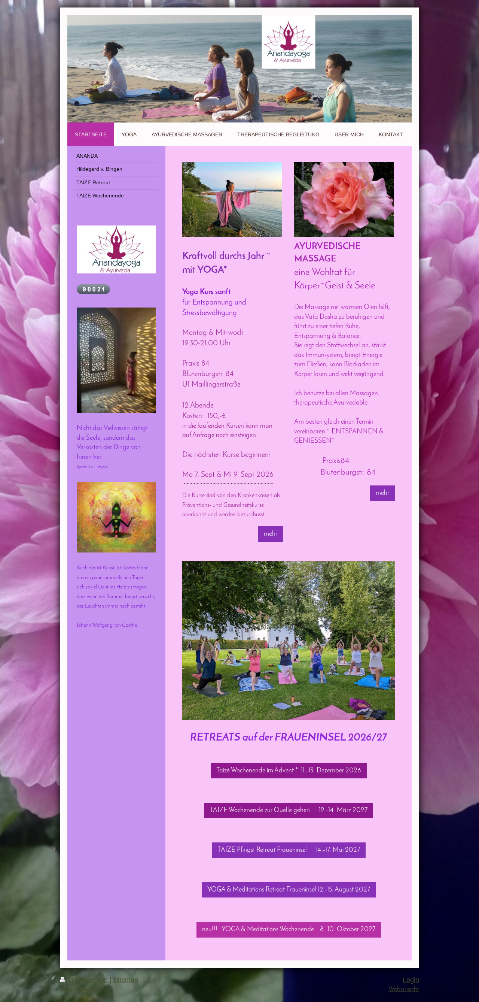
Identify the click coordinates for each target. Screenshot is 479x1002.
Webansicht (403, 989)
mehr (270, 534)
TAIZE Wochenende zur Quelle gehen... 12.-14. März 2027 (288, 810)
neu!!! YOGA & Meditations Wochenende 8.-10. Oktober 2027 (288, 929)
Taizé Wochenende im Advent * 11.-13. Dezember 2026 (288, 770)
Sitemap (125, 980)
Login (411, 980)
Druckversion (88, 980)
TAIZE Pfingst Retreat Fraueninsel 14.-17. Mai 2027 (288, 850)
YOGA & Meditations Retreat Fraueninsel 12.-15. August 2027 (288, 889)
